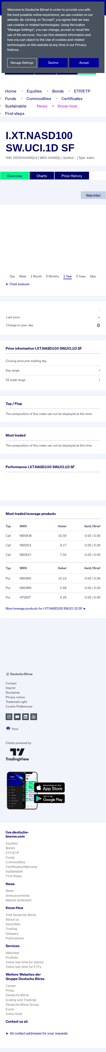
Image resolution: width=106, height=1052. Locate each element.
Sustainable (15, 106)
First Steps (14, 876)
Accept (84, 63)
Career (11, 986)
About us (12, 919)
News (42, 106)
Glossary (12, 933)
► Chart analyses (18, 284)
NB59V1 (25, 545)
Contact (11, 683)
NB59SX (25, 578)
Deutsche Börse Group (22, 1004)
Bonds (58, 91)
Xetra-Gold (14, 1014)
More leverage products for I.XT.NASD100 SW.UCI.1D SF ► (46, 608)
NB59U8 (25, 536)
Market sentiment (18, 900)
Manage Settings (22, 63)
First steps (14, 113)
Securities (13, 924)
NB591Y (25, 555)
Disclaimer (13, 692)
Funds (10, 98)
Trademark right (16, 702)
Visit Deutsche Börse (21, 915)
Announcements (18, 895)
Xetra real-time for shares (24, 962)
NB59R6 (25, 588)
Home (10, 91)
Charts (42, 175)
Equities (34, 91)
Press (10, 990)
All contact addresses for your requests (37, 1033)
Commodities (38, 98)
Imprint (10, 688)
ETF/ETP (82, 91)
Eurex (10, 1009)
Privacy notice (15, 697)
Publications (15, 938)
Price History (71, 175)
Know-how (67, 106)
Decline (53, 63)
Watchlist (93, 195)
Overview (14, 175)
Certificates (72, 98)
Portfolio (12, 957)
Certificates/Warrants (21, 867)
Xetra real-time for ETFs (23, 967)
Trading (11, 929)
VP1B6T (25, 597)
